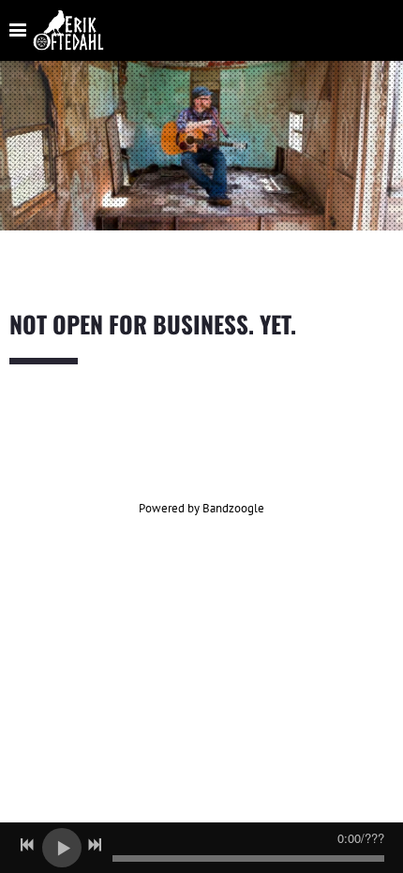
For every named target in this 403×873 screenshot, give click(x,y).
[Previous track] (27, 844)
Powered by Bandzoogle (201, 507)
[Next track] (94, 844)
